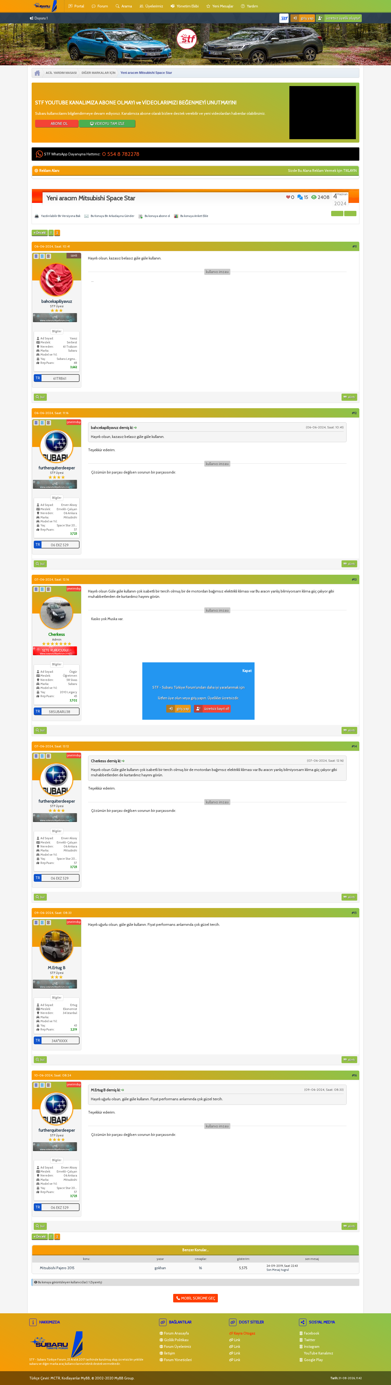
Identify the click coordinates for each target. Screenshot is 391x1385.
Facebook (311, 1333)
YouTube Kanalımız (318, 1353)
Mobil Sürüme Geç (197, 1298)
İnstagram (311, 1346)
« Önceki (40, 233)
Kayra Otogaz (244, 1333)
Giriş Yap (307, 18)
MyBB (85, 1378)
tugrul (285, 1270)
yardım (252, 6)
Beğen (288, 197)
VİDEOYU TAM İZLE (109, 123)
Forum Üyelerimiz (177, 1346)
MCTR (55, 1378)
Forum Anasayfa (176, 1333)
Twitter (309, 1340)
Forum (102, 6)
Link (236, 1340)
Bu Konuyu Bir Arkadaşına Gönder (112, 216)
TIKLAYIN (350, 170)
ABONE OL (59, 123)
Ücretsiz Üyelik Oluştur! (342, 18)
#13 (354, 579)
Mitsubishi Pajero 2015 (57, 1268)
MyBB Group (124, 1378)
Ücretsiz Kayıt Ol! (216, 708)
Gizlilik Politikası (176, 1340)
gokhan (160, 1268)
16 (200, 1268)
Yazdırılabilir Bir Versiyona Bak (60, 216)
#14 (354, 746)
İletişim (169, 1353)
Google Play (313, 1360)
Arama (126, 6)
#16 (354, 1075)
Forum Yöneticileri (177, 1360)
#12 (354, 413)
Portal (79, 6)
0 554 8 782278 (120, 154)
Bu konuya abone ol (157, 216)
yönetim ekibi (187, 6)
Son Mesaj (273, 1270)
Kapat (247, 670)
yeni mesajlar (222, 6)
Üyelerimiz (154, 6)
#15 (354, 913)
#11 (354, 246)
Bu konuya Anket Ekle (194, 216)
